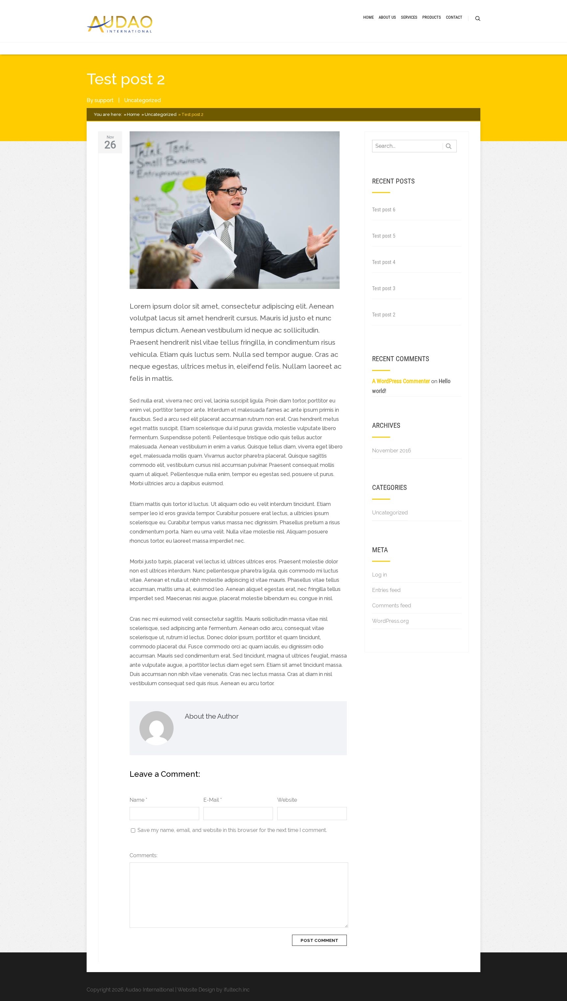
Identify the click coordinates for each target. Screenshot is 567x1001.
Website (287, 800)
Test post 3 (383, 288)
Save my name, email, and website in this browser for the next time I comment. (232, 830)
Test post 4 (383, 262)
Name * (138, 800)
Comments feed (391, 605)
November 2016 (391, 450)
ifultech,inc (237, 990)
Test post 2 (383, 315)
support (104, 100)
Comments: (144, 855)
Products (431, 17)
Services (409, 17)
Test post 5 (383, 236)
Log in (379, 575)
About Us (387, 17)
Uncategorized (142, 100)
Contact (454, 17)
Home (368, 17)
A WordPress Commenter (401, 381)
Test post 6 (383, 210)
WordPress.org (390, 621)
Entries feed (386, 590)
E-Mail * (212, 800)
